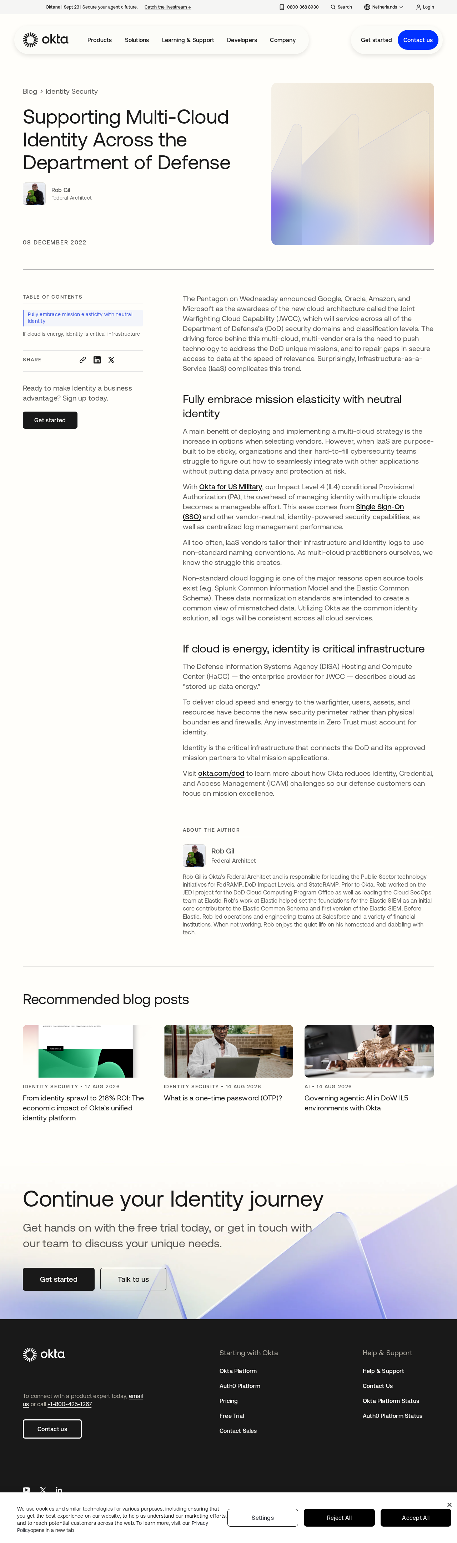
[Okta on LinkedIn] (58, 1490)
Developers (242, 40)
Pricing (229, 1401)
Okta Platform (238, 1371)
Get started (376, 40)
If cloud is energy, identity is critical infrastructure (81, 334)
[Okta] (46, 39)
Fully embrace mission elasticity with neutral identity (80, 317)
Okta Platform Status (391, 1401)
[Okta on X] (42, 1490)
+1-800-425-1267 (69, 1404)
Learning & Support (188, 40)
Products (99, 40)
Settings (263, 1517)
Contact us (418, 40)
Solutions (137, 40)
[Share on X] (111, 359)
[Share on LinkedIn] (97, 359)
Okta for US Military (230, 486)
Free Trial (232, 1416)
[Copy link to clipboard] (82, 359)
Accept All (416, 1517)
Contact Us (378, 1386)
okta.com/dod (221, 773)
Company (282, 40)
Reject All (339, 1517)
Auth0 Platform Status (392, 1416)
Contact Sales (238, 1431)
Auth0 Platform (240, 1386)
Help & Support (383, 1371)
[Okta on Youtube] (26, 1490)
